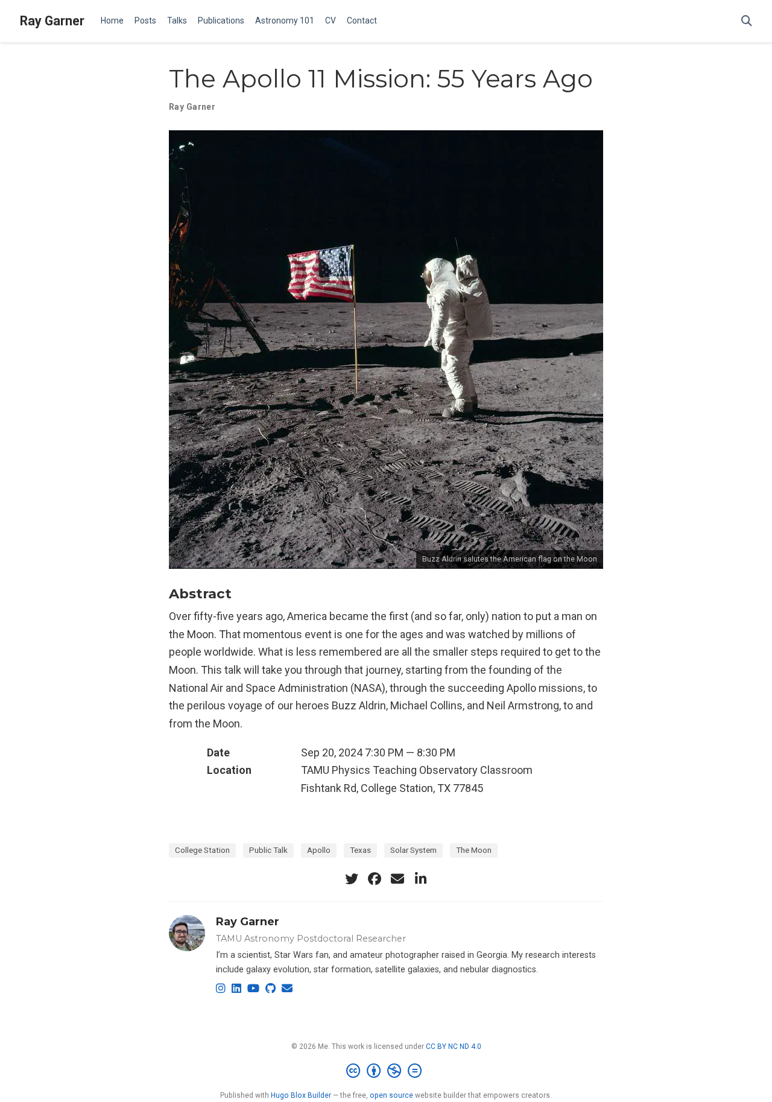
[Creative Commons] (386, 1071)
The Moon (474, 850)
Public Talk (268, 850)
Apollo (319, 850)
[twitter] (352, 879)
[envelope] (397, 879)
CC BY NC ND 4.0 (453, 1046)
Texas (360, 850)
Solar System (413, 850)
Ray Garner (52, 20)
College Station (202, 850)
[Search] (746, 21)
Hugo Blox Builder (301, 1095)
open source (391, 1095)
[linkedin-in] (420, 879)
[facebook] (374, 879)
